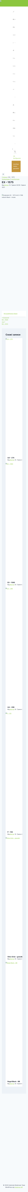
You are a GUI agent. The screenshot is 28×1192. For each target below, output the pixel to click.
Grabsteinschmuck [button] (14, 50)
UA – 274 (10, 458)
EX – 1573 (5, 323)
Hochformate (15, 179)
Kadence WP (19, 1187)
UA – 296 (10, 707)
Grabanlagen (6, 179)
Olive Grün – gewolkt (15, 957)
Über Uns (14, 105)
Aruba (6, 313)
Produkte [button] (14, 19)
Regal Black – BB (13, 1081)
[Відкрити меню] (3, 174)
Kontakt (14, 11)
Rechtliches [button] (14, 112)
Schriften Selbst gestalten (16, 166)
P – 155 (10, 832)
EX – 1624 (5, 318)
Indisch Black (12, 313)
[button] (15, 43)
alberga (6, 185)
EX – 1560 (11, 582)
